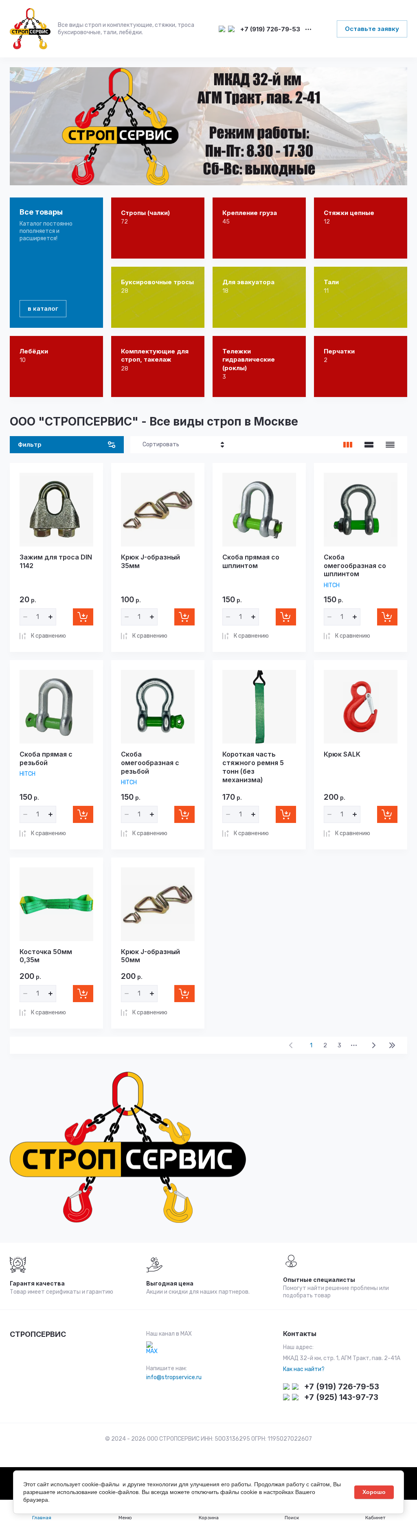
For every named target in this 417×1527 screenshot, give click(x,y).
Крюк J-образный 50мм (150, 956)
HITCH (332, 585)
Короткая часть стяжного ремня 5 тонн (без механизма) (253, 766)
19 (392, 1045)
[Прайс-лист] (390, 445)
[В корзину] (83, 616)
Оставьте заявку (372, 29)
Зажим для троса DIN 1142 (56, 561)
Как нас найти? (304, 1369)
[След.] (373, 1045)
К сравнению (48, 635)
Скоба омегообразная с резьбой (150, 762)
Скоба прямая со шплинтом (250, 561)
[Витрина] (348, 445)
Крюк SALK (342, 754)
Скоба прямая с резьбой (46, 758)
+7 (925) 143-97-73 (341, 1397)
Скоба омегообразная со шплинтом (355, 565)
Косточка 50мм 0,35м (46, 956)
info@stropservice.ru (174, 1377)
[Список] (369, 445)
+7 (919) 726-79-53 (270, 29)
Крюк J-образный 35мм (150, 561)
